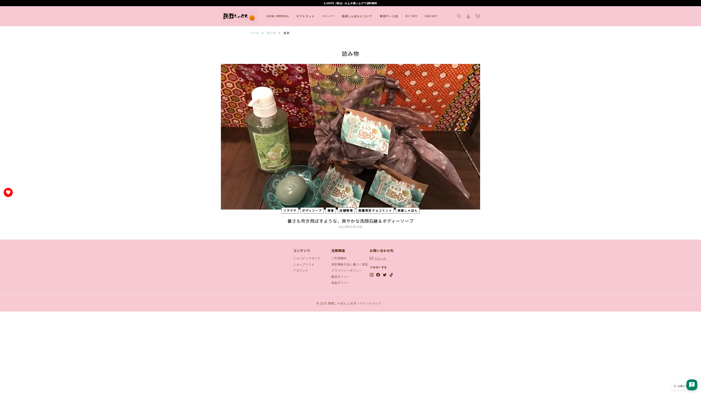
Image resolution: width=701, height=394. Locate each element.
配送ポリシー (340, 276)
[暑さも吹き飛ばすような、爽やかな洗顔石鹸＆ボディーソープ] (350, 137)
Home (254, 33)
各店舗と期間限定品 (278, 16)
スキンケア (328, 16)
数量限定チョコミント (375, 210)
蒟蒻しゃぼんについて (357, 16)
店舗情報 (346, 210)
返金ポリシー (340, 282)
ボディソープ (312, 210)
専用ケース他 (389, 16)
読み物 (271, 33)
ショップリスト (304, 264)
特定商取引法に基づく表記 (349, 264)
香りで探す (411, 16)
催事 (330, 210)
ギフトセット (305, 16)
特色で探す (431, 16)
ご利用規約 (339, 258)
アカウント (300, 270)
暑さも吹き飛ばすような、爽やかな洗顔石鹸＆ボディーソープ (350, 221)
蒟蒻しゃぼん (408, 210)
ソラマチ (290, 210)
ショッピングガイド (307, 258)
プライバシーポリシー (346, 270)
